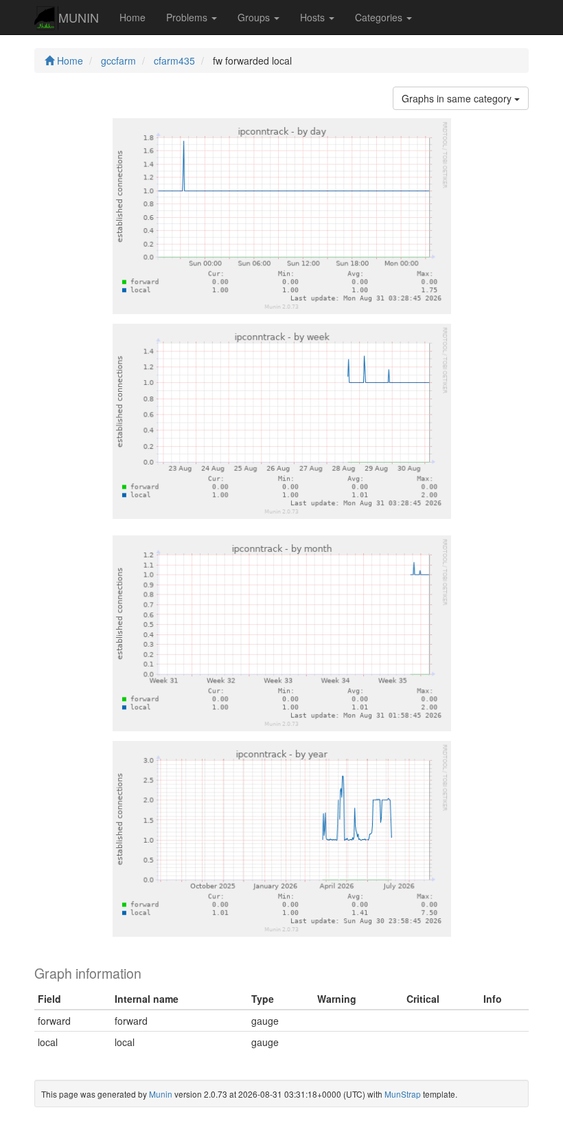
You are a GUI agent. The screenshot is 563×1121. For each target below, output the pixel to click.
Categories (380, 17)
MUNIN (78, 17)
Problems (188, 17)
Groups (255, 17)
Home (132, 17)
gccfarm (118, 60)
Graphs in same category (458, 98)
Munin (160, 1094)
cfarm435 (174, 60)
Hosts (314, 17)
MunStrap (402, 1094)
